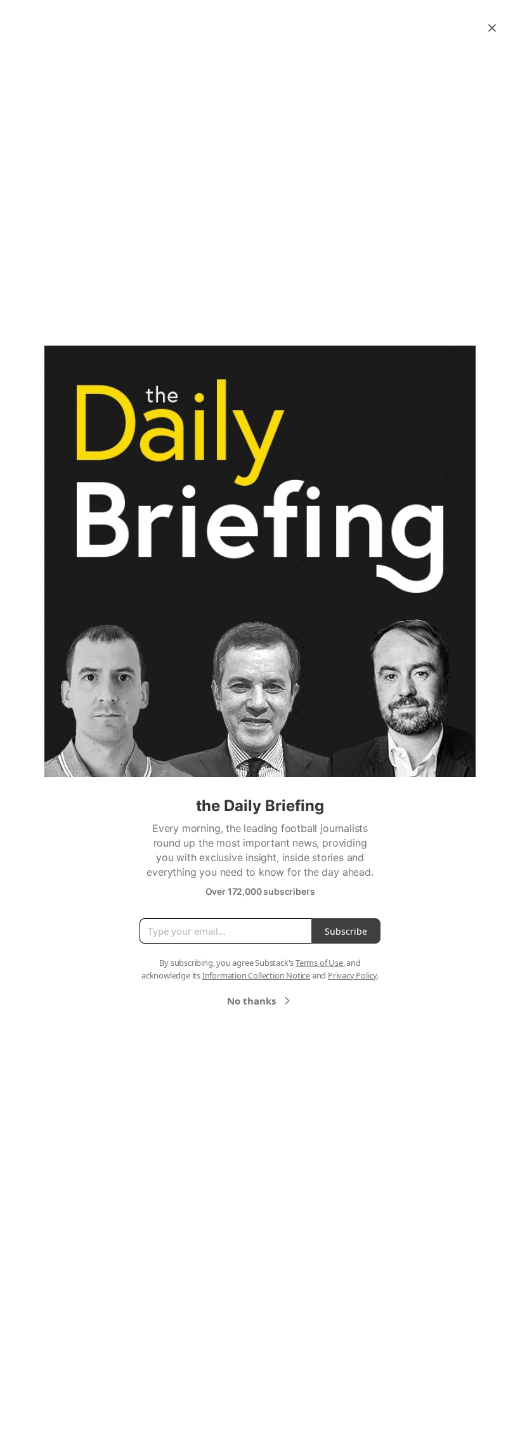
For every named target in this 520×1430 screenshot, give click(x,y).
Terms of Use (319, 962)
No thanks (251, 1000)
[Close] (492, 28)
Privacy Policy (352, 975)
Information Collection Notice (256, 975)
